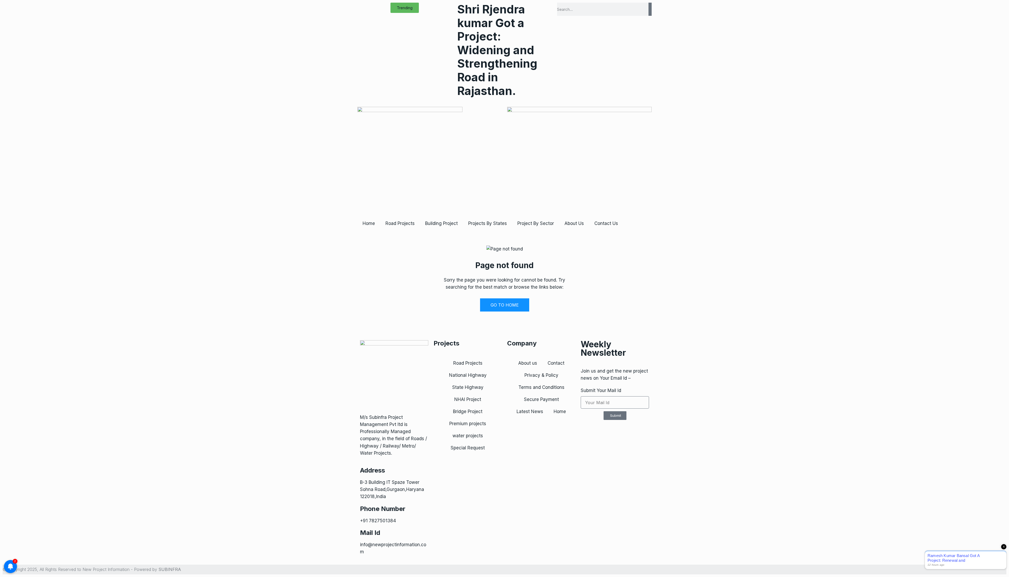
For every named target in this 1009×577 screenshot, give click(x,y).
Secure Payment (541, 399)
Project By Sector (535, 223)
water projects (467, 435)
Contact (556, 363)
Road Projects (400, 223)
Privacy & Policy (541, 375)
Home (369, 223)
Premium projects (467, 423)
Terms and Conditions (541, 387)
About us (527, 363)
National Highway (468, 375)
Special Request (468, 447)
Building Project (441, 223)
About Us (574, 223)
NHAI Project (467, 399)
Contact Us (606, 223)
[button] (404, 8)
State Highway (467, 387)
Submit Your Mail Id (601, 390)
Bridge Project (467, 411)
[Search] (650, 9)
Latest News (530, 411)
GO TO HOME (505, 305)
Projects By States (487, 223)
